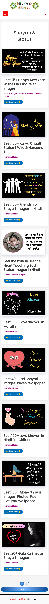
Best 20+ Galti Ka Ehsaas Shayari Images (23, 555)
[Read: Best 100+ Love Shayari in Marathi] (23, 303)
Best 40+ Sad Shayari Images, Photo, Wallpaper (24, 381)
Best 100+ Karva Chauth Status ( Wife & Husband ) (23, 147)
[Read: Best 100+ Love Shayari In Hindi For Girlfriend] (23, 417)
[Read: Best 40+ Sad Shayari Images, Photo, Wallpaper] (23, 360)
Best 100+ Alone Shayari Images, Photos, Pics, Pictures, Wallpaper (23, 496)
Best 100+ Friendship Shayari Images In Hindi (23, 206)
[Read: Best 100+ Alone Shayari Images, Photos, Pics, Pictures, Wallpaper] (23, 473)
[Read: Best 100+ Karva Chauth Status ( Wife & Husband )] (23, 124)
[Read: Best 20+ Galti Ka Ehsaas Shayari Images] (23, 534)
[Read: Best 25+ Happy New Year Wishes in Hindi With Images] (23, 61)
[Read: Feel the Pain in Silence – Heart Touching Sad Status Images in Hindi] (23, 242)
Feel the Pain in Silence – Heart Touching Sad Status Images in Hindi (24, 265)
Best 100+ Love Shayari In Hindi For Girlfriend (24, 437)
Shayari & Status (11, 157)
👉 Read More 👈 (13, 102)
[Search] (44, 14)
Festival (7, 93)
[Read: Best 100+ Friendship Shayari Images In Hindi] (23, 185)
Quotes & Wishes (25, 93)
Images (14, 93)
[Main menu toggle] (5, 13)
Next (24, 589)
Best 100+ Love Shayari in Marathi (24, 324)
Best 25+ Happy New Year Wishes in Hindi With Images (24, 84)
